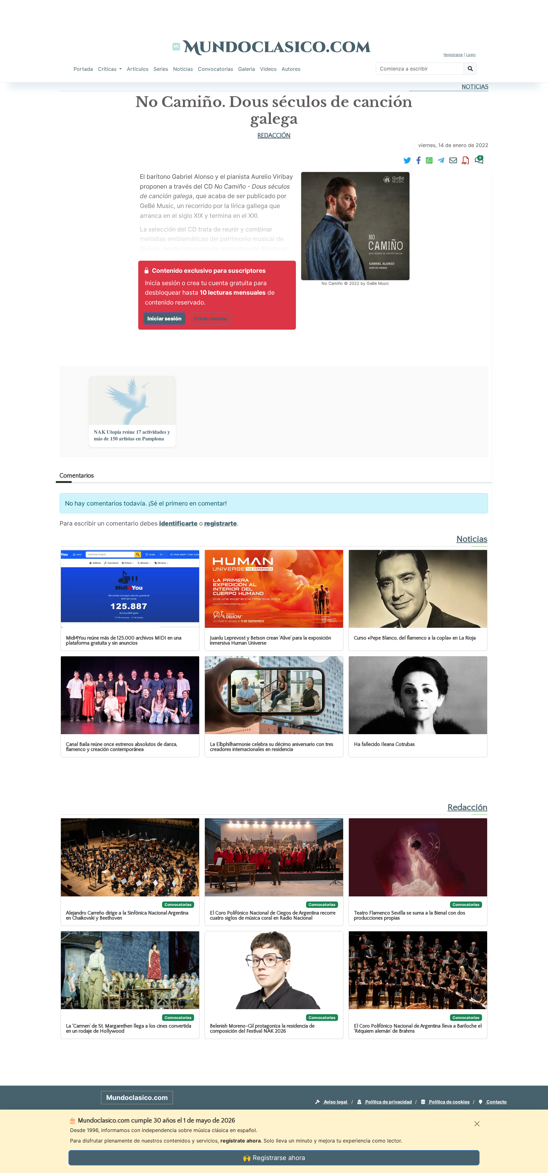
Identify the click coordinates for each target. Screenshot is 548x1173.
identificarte (178, 523)
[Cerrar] (477, 1124)
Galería (246, 69)
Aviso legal (335, 1101)
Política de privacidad (388, 1101)
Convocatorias (215, 69)
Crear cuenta (210, 318)
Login (471, 54)
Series (160, 69)
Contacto (496, 1101)
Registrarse (453, 54)
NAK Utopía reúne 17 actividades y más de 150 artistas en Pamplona (132, 435)
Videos (268, 69)
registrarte (220, 523)
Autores (291, 69)
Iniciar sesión (164, 318)
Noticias (183, 69)
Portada (83, 69)
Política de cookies (449, 1101)
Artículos (137, 69)
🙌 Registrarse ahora (274, 1158)
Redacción (274, 135)
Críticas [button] (108, 69)
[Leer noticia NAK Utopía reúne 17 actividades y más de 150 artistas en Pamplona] (132, 400)
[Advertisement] (274, 14)
